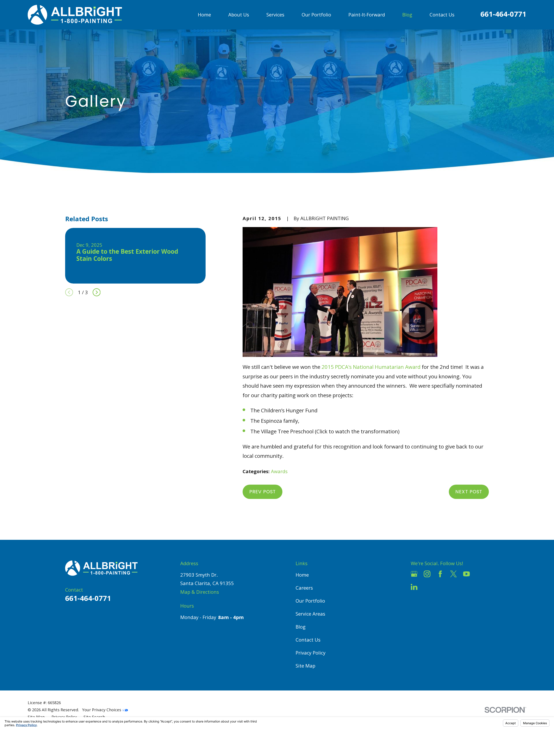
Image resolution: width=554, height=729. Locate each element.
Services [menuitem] (275, 14)
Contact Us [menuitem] (442, 14)
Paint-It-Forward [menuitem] (366, 14)
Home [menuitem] (204, 14)
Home (302, 574)
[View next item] (97, 292)
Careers (304, 587)
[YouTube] (466, 574)
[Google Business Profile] (414, 574)
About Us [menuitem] (238, 14)
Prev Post (262, 491)
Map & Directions (199, 592)
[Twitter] (453, 574)
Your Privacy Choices (102, 709)
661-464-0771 (503, 14)
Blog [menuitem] (407, 14)
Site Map (305, 665)
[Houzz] (479, 574)
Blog (301, 626)
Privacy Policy (310, 652)
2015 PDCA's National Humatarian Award (371, 366)
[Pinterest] (427, 587)
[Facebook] (440, 574)
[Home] (75, 15)
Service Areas (310, 613)
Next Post (468, 491)
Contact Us (308, 639)
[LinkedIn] (414, 587)
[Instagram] (427, 574)
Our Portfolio (310, 600)
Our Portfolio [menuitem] (316, 14)
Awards (279, 471)
